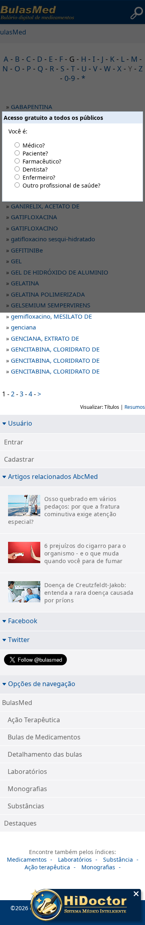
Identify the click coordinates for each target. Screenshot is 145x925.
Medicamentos (27, 859)
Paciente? (35, 153)
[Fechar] (136, 894)
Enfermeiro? (39, 177)
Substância (118, 859)
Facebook (22, 620)
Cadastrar (19, 459)
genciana (23, 327)
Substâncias (26, 806)
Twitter (19, 639)
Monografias (27, 788)
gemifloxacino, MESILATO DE (51, 316)
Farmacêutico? (42, 161)
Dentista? (35, 169)
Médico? (34, 145)
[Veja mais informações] (85, 906)
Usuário (20, 423)
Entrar (13, 442)
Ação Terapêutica (34, 719)
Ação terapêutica (47, 867)
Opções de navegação (41, 683)
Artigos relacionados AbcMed (53, 476)
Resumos (134, 407)
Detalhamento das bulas (45, 754)
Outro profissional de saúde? (61, 185)
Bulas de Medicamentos (44, 737)
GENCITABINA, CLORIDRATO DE (55, 349)
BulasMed (17, 702)
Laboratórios (27, 771)
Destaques (20, 823)
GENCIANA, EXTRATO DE (45, 338)
